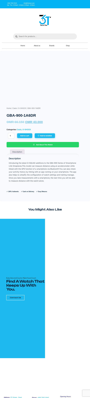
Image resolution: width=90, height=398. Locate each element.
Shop (68, 46)
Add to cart (24, 136)
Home (23, 46)
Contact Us (15, 297)
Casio (15, 108)
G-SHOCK (22, 108)
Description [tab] (17, 152)
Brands (51, 46)
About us (37, 46)
